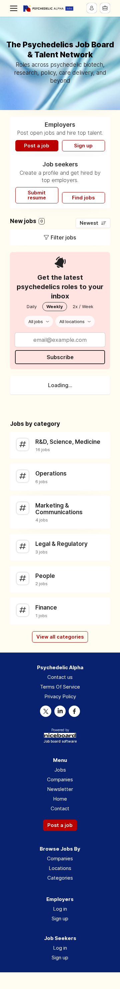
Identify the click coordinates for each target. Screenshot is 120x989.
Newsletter (60, 789)
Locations (60, 868)
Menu (15, 8)
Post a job (36, 146)
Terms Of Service (60, 687)
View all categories (60, 637)
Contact (60, 808)
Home (60, 799)
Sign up (83, 146)
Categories (60, 878)
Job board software (60, 742)
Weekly (54, 306)
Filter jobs (63, 237)
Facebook (74, 711)
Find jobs (83, 198)
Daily (32, 306)
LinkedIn (60, 711)
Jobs (60, 770)
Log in (60, 909)
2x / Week (83, 306)
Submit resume (37, 195)
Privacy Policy (60, 696)
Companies (60, 779)
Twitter (45, 711)
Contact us (60, 677)
